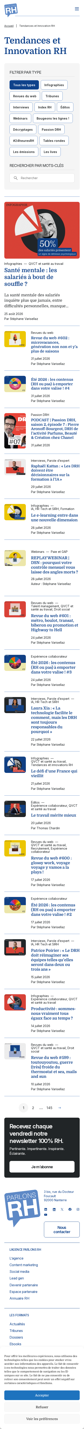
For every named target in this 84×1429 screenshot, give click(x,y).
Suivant (59, 1107)
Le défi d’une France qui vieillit (54, 773)
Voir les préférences (42, 1419)
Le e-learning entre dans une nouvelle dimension (54, 517)
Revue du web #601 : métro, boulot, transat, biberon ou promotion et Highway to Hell (54, 623)
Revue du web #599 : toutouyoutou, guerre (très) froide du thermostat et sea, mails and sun (54, 1067)
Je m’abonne (42, 1167)
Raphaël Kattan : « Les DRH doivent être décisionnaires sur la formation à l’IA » (55, 472)
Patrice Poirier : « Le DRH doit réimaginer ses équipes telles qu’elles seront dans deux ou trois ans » (55, 960)
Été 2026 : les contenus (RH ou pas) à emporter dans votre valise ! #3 (53, 667)
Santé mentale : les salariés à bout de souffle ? (30, 277)
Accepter (42, 1395)
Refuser (42, 1407)
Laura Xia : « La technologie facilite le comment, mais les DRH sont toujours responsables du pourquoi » (54, 720)
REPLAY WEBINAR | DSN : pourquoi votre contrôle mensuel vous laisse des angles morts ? (54, 565)
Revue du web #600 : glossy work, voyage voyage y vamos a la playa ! (51, 865)
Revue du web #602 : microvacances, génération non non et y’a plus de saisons (54, 344)
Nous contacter (61, 1229)
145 (49, 1108)
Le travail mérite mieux (53, 815)
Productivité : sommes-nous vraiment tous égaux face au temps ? (53, 1013)
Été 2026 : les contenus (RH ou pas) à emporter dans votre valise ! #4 (52, 384)
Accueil (9, 25)
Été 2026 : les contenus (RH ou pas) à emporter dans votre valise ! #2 (53, 910)
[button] (24, 85)
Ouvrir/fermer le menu (77, 8)
